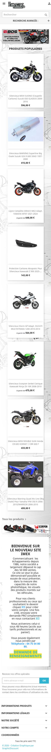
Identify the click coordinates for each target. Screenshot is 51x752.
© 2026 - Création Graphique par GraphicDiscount (18, 747)
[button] (5, 36)
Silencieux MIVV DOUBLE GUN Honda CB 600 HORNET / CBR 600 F (25, 442)
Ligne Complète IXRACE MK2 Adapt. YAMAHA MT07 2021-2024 (25, 212)
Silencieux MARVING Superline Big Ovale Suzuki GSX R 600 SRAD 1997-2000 (25, 156)
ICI (37, 618)
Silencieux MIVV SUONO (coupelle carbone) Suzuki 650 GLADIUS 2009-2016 (25, 98)
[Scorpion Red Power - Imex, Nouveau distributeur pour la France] (25, 528)
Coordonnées (10, 735)
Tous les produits (14, 519)
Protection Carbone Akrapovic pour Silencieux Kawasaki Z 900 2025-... (25, 270)
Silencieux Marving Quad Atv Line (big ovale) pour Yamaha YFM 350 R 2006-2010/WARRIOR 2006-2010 (25, 501)
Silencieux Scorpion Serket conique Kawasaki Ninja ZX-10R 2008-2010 (25, 385)
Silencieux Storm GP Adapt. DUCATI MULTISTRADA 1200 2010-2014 (25, 327)
